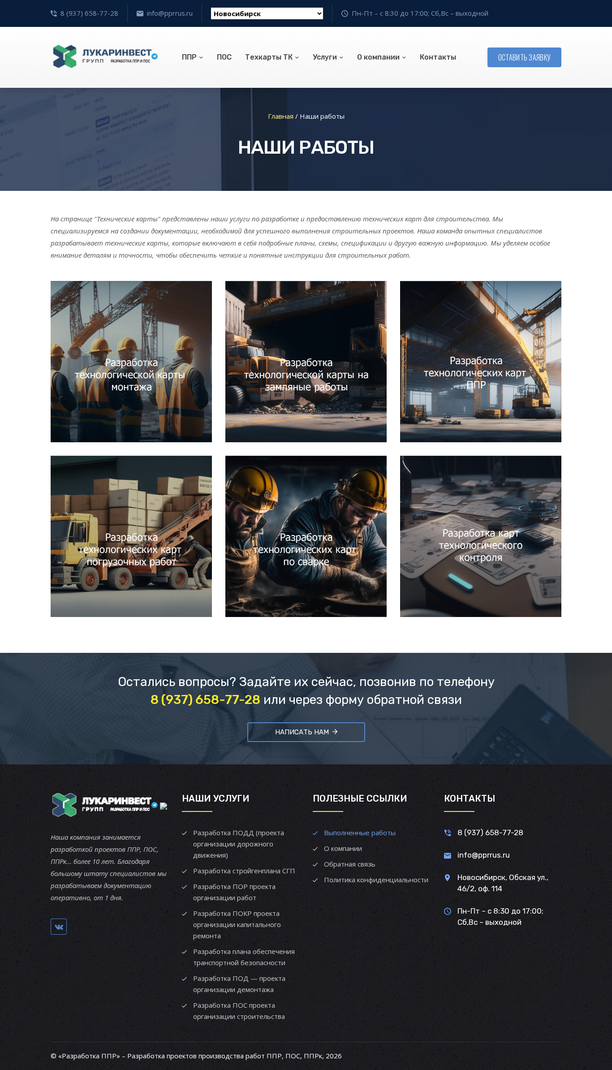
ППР (189, 57)
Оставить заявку (524, 57)
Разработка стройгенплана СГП (244, 870)
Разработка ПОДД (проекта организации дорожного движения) (238, 843)
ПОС (224, 57)
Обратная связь (349, 863)
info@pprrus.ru (170, 13)
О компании (378, 57)
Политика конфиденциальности (376, 879)
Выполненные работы (360, 832)
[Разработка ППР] (104, 57)
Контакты (438, 57)
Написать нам (302, 732)
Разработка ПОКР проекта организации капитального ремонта (237, 924)
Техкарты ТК (269, 57)
